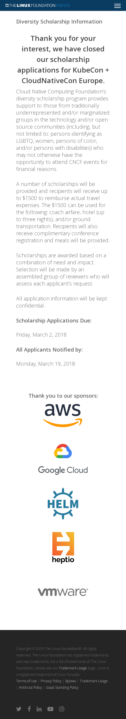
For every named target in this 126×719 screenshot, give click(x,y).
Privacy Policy (51, 680)
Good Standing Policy (62, 687)
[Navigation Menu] (117, 6)
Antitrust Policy (30, 687)
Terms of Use (26, 680)
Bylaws (70, 680)
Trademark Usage (73, 668)
